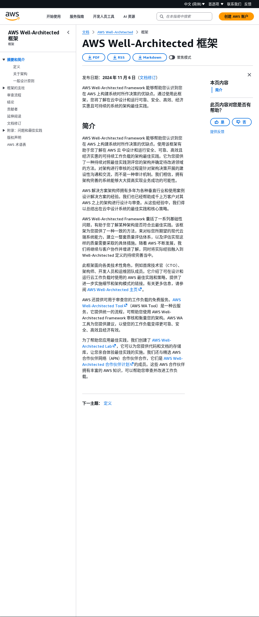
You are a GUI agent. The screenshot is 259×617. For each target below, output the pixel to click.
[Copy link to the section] (78, 126)
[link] (144, 32)
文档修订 (148, 77)
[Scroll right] (139, 16)
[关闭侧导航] (68, 32)
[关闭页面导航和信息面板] (249, 75)
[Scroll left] (42, 16)
